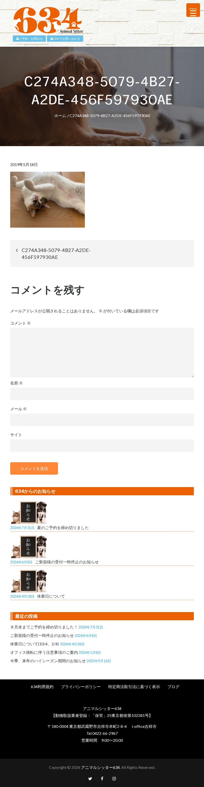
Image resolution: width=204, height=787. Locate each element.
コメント (20, 323)
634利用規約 (42, 686)
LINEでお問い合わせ (66, 39)
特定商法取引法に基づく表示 (134, 686)
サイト (16, 434)
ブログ (173, 686)
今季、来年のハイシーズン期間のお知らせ (48, 660)
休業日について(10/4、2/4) (34, 643)
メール (18, 408)
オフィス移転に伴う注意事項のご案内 (44, 652)
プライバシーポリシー (81, 686)
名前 (16, 382)
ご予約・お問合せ (31, 39)
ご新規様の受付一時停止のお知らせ (42, 635)
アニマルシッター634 (100, 767)
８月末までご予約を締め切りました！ (44, 626)
